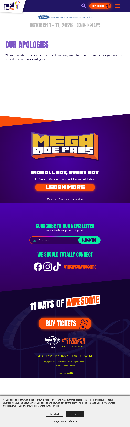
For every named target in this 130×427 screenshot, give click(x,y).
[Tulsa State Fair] (12, 5)
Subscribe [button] (89, 240)
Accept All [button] (75, 414)
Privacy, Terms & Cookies (65, 366)
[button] (85, 7)
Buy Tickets (98, 6)
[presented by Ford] (65, 17)
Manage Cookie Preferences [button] (65, 421)
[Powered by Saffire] (70, 373)
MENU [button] (117, 6)
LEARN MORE (65, 187)
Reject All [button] (54, 414)
